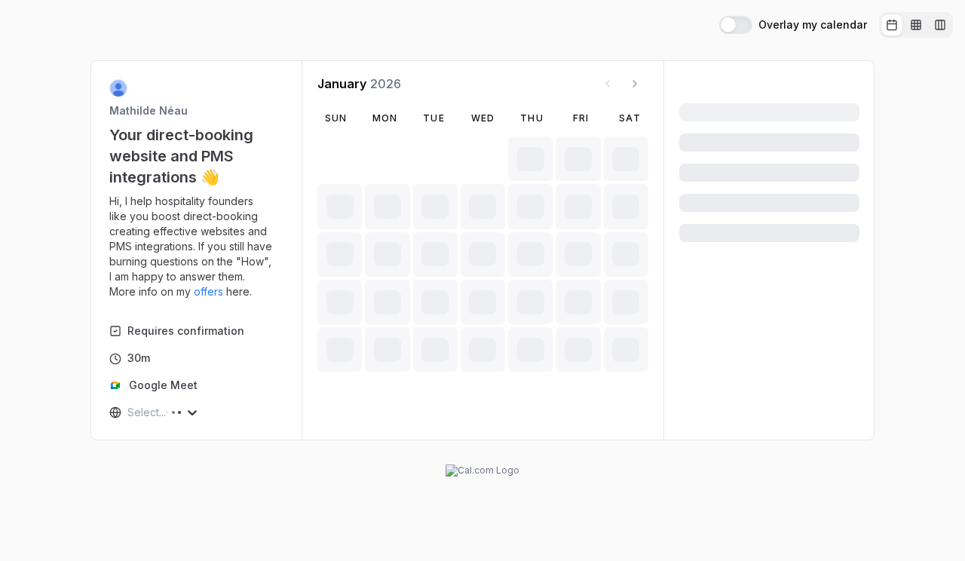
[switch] (735, 25)
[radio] (892, 25)
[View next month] (634, 83)
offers (208, 291)
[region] (196, 246)
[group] (916, 25)
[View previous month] (607, 83)
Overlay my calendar (812, 25)
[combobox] (128, 412)
